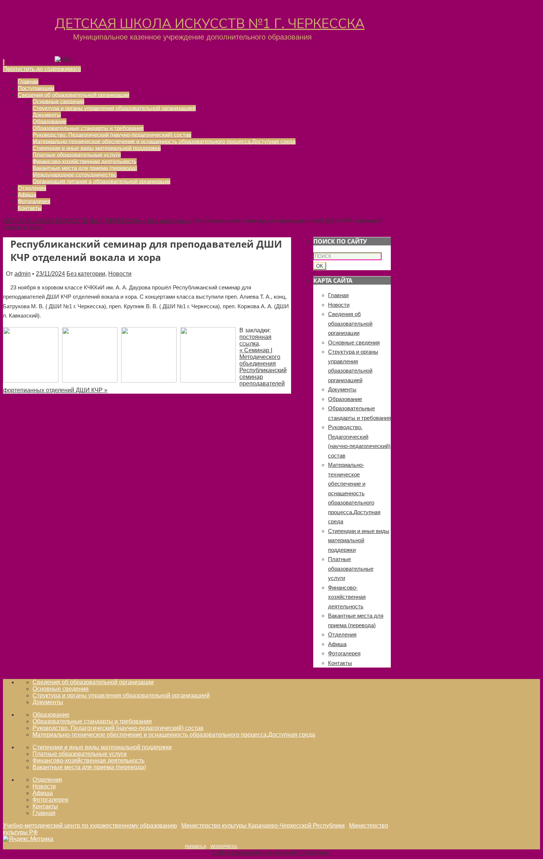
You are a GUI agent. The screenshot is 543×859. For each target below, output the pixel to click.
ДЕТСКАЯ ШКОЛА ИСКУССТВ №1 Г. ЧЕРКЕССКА (210, 24)
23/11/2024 (50, 274)
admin (22, 274)
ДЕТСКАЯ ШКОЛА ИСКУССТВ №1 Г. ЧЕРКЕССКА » (75, 221)
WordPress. (224, 846)
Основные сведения (354, 342)
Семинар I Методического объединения (259, 357)
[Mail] (63, 59)
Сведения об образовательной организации (350, 323)
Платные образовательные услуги (350, 568)
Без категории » (170, 221)
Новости (120, 274)
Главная (338, 295)
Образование (345, 399)
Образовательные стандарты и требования (92, 721)
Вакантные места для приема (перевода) (89, 767)
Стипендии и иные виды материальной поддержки (358, 540)
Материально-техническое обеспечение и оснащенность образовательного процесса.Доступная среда (354, 493)
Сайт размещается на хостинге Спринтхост (271, 852)
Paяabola (195, 846)
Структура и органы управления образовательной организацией (121, 695)
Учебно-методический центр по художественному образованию (90, 825)
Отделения (342, 634)
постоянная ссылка (255, 340)
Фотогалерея (344, 653)
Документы (342, 389)
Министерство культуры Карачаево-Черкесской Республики (263, 825)
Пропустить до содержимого (42, 69)
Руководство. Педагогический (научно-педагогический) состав (118, 728)
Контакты (340, 663)
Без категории (85, 274)
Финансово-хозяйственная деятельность (347, 597)
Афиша (337, 644)
